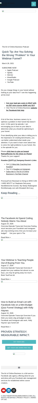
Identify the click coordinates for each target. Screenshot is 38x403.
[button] (19, 367)
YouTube (10, 82)
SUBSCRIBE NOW (9, 68)
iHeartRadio (11, 77)
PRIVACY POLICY (23, 397)
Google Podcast (13, 80)
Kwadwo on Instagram (21, 169)
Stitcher (10, 75)
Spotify (9, 73)
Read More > (6, 237)
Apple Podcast (12, 70)
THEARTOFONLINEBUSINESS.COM (19, 396)
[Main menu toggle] (33, 4)
